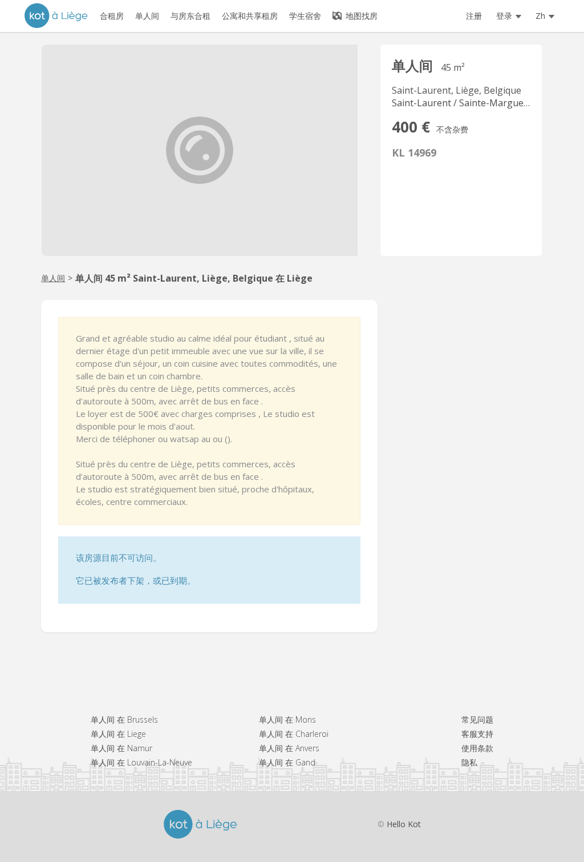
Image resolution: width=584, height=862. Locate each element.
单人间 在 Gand (287, 762)
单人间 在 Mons (287, 719)
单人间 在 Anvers (289, 748)
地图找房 (360, 15)
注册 (474, 15)
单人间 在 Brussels (124, 719)
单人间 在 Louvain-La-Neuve (141, 762)
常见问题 (477, 719)
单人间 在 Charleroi (293, 733)
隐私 (469, 762)
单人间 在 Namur (121, 748)
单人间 (53, 277)
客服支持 (477, 733)
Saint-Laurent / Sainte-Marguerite (465, 103)
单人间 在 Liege (118, 733)
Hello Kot (404, 824)
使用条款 (477, 748)
